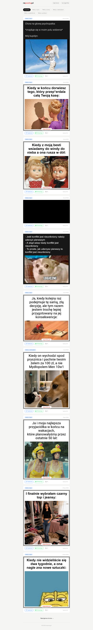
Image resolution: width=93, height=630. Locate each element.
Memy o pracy (46, 9)
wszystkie (26, 9)
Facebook (30, 76)
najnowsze (56, 3)
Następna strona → (47, 618)
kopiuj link (65, 76)
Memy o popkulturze (29, 13)
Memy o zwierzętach (58, 9)
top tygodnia (65, 3)
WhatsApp (40, 76)
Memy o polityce (42, 13)
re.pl (28, 3)
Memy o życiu (35, 9)
